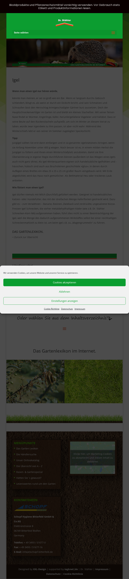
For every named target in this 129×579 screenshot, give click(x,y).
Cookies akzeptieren (64, 282)
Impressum (80, 308)
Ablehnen (64, 291)
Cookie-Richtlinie (51, 308)
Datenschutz (67, 308)
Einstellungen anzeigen (64, 301)
